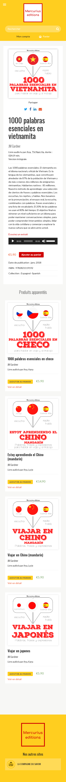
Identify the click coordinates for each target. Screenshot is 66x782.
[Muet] (43, 241)
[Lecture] (13, 241)
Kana (30, 662)
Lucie (30, 470)
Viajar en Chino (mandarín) (25, 555)
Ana (29, 152)
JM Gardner (14, 146)
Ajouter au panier (31, 254)
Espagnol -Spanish (30, 273)
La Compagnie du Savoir (29, 764)
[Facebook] (30, 109)
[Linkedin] (35, 109)
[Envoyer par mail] (40, 109)
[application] (33, 241)
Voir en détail (14, 386)
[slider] (51, 241)
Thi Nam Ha (38, 152)
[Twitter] (25, 109)
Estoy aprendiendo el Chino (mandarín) (25, 456)
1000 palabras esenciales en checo (30, 358)
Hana (30, 369)
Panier (46, 36)
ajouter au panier (20, 382)
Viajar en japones (19, 650)
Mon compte (23, 36)
